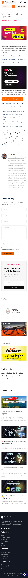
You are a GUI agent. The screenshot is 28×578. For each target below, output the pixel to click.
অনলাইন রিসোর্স (5, 379)
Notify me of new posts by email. (10, 249)
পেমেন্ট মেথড (21, 373)
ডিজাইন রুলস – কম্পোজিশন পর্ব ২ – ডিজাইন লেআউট (13, 59)
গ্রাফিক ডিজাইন (9, 373)
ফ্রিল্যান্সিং (15, 373)
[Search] (13, 6)
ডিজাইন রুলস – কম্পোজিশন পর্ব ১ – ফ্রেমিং (11, 56)
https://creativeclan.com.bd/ (10, 145)
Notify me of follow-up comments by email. (13, 244)
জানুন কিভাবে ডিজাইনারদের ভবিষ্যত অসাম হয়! (13, 114)
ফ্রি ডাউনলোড (19, 376)
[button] (25, 2)
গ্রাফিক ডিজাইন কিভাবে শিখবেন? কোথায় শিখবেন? (13, 111)
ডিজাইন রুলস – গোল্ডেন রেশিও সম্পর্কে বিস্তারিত (11, 63)
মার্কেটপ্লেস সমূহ (12, 376)
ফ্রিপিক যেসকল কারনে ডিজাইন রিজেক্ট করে (12, 99)
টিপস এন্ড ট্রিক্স (5, 376)
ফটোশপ (2, 373)
